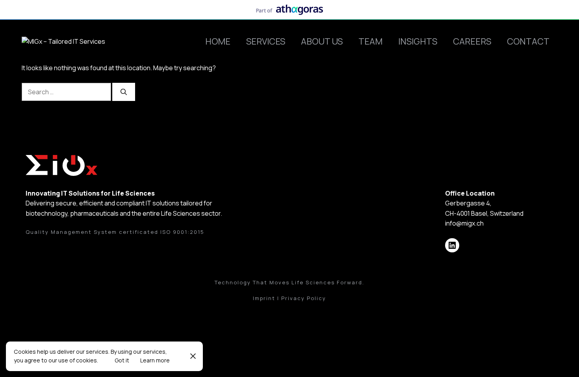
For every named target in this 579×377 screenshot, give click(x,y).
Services (265, 41)
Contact (528, 41)
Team (370, 41)
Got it (122, 360)
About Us (322, 41)
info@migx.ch (464, 223)
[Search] (123, 92)
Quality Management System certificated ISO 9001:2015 (115, 231)
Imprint (264, 298)
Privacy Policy (303, 298)
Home (217, 41)
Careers (472, 41)
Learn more (155, 360)
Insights (417, 41)
